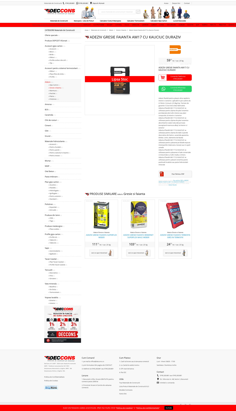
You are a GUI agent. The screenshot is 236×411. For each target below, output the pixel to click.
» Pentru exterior (56, 196)
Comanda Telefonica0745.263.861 (177, 77)
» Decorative (54, 273)
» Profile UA (54, 237)
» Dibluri (53, 57)
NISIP (48, 166)
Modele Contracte (125, 390)
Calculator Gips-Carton (159, 21)
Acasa (166, 3)
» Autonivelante (56, 251)
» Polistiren (54, 99)
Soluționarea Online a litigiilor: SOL (54, 371)
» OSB (52, 218)
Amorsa (49, 104)
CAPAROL (101, 25)
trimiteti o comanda (167, 383)
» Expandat (54, 207)
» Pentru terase (55, 155)
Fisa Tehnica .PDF (178, 174)
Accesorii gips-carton (55, 46)
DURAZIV (165, 25)
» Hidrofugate (54, 190)
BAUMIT (93, 25)
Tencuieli (50, 270)
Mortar (49, 160)
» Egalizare (53, 254)
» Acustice (53, 185)
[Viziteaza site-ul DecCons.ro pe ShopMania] (51, 389)
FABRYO (187, 25)
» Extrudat (53, 210)
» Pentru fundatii (56, 147)
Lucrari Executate (179, 21)
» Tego (52, 221)
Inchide (169, 408)
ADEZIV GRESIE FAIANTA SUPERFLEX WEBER (101, 236)
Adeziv (49, 82)
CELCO (109, 25)
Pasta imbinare (52, 176)
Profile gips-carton (54, 234)
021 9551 (66, 366)
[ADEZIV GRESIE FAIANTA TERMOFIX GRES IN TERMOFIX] (175, 230)
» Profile (53, 77)
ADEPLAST (70, 25)
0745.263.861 (70, 3)
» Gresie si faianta (56, 88)
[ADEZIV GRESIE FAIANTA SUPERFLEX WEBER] (101, 230)
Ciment (49, 125)
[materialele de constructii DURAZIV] (175, 53)
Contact (187, 3)
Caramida (50, 115)
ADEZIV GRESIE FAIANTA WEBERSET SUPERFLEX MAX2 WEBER (138, 236)
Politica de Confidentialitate (54, 377)
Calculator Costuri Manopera (110, 21)
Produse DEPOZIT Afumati (57, 40)
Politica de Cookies (51, 380)
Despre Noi (176, 3)
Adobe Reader (173, 185)
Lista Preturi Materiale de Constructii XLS (134, 386)
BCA (47, 109)
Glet (48, 130)
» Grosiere (53, 278)
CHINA (144, 25)
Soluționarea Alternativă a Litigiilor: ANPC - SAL (58, 368)
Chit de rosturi (52, 120)
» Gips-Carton (54, 85)
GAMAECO (215, 25)
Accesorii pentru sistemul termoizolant (62, 68)
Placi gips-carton (53, 182)
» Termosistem (55, 292)
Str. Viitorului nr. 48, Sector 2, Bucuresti (174, 379)
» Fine (52, 276)
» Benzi (52, 52)
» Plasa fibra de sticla (57, 74)
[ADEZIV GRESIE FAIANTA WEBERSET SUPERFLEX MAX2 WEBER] (138, 230)
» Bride (52, 54)
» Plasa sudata (55, 229)
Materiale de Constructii (59, 21)
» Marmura (53, 90)
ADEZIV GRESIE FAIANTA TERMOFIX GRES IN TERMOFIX (175, 236)
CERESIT (137, 25)
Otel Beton (50, 171)
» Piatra (52, 96)
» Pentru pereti (55, 150)
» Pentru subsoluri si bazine (59, 153)
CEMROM (128, 25)
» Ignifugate (54, 193)
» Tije (51, 63)
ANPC (45, 366)
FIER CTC (196, 25)
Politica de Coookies (124, 408)
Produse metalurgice (54, 226)
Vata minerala (52, 283)
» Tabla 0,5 (53, 240)
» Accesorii (54, 49)
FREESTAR (205, 25)
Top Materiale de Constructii (129, 383)
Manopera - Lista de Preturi (84, 21)
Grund (48, 136)
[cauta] (138, 11)
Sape (48, 248)
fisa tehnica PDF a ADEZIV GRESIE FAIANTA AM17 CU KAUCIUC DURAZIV (173, 181)
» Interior (53, 303)
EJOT (180, 25)
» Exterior (53, 300)
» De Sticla (53, 289)
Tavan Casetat (52, 259)
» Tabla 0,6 (54, 243)
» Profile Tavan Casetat (58, 265)
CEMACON (118, 25)
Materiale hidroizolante (56, 141)
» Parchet (53, 93)
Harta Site (122, 394)
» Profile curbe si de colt (58, 60)
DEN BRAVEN (154, 25)
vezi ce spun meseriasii (99, 253)
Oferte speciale (52, 35)
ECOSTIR (173, 25)
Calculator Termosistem (135, 21)
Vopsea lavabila (53, 297)
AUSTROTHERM (81, 25)
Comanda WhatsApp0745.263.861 (177, 89)
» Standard (53, 199)
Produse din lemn (53, 215)
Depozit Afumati (98, 3)
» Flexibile (53, 188)
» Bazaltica (53, 286)
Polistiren (50, 204)
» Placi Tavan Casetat (57, 262)
